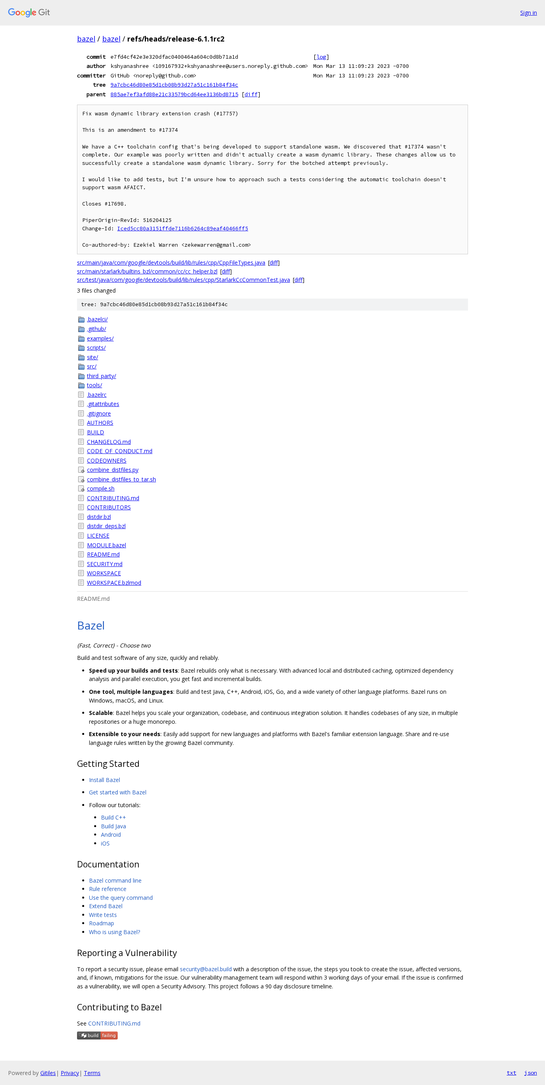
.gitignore (99, 413)
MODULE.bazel (106, 545)
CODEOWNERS (106, 460)
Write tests (103, 915)
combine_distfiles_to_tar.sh (121, 479)
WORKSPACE (104, 573)
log (321, 56)
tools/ (94, 385)
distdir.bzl (99, 517)
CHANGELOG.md (109, 441)
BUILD (95, 432)
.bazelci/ (97, 319)
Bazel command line (115, 880)
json (530, 1072)
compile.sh (101, 488)
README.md (103, 554)
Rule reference (107, 889)
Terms (92, 1073)
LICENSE (98, 535)
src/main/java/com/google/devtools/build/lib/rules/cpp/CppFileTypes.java (171, 262)
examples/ (100, 338)
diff (251, 94)
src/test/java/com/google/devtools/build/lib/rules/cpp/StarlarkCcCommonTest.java (183, 279)
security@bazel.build (206, 969)
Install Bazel (104, 780)
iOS (105, 843)
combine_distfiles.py (112, 469)
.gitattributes (103, 404)
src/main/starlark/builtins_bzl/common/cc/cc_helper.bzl (147, 271)
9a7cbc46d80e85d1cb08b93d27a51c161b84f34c (174, 84)
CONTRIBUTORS (109, 507)
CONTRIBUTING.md (113, 498)
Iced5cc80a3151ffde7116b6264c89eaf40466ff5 (182, 228)
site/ (92, 357)
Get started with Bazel (117, 792)
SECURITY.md (104, 564)
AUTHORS (100, 422)
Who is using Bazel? (114, 932)
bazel (86, 39)
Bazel (91, 625)
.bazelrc (97, 394)
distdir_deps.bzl (106, 526)
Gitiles (48, 1073)
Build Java (113, 826)
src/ (92, 366)
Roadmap (101, 923)
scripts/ (96, 347)
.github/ (96, 329)
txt (511, 1072)
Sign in (528, 12)
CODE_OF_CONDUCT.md (119, 451)
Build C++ (113, 817)
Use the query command (121, 897)
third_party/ (101, 376)
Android (111, 834)
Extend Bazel (105, 906)
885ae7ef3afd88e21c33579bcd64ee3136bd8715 (174, 94)
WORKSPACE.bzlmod (114, 582)
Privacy (70, 1073)
